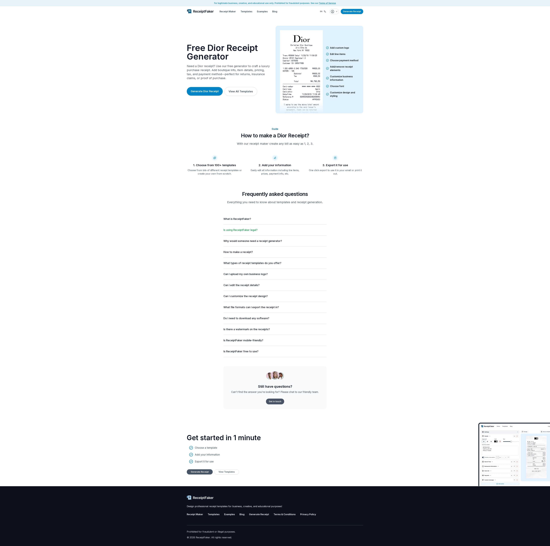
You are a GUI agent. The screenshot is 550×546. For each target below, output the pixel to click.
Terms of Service (327, 3)
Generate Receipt (352, 11)
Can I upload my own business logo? (245, 274)
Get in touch (275, 401)
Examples (262, 11)
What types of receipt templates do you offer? (252, 263)
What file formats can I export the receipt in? (251, 307)
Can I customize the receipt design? (245, 296)
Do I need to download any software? (246, 318)
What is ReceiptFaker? (237, 218)
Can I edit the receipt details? (241, 285)
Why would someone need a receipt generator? (252, 240)
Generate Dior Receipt (205, 91)
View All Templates (241, 91)
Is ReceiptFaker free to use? (240, 351)
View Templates (227, 472)
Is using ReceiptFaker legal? (240, 229)
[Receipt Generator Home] (200, 11)
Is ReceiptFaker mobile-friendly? (243, 340)
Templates (246, 11)
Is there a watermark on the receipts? (246, 329)
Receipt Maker (228, 11)
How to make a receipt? (238, 251)
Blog (274, 11)
